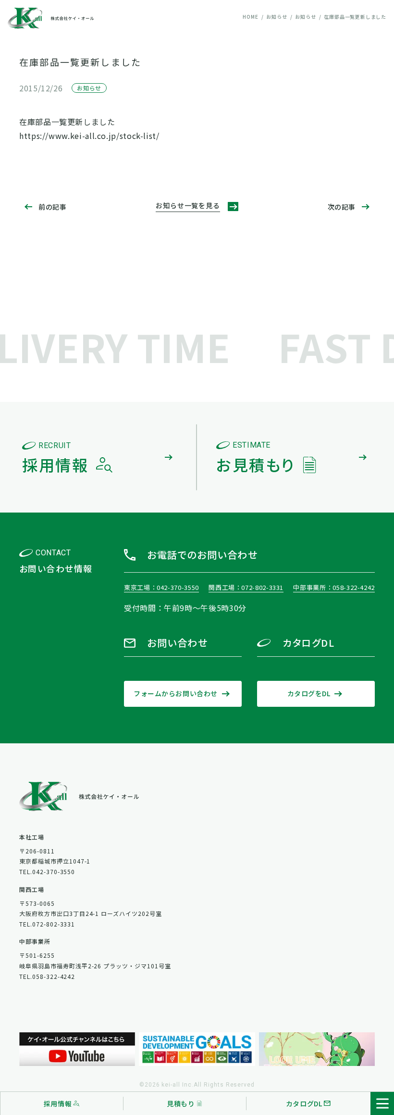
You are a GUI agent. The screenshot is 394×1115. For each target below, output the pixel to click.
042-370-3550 (178, 587)
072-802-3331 (262, 587)
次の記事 (342, 206)
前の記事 (52, 206)
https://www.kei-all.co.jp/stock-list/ (89, 135)
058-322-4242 (353, 587)
